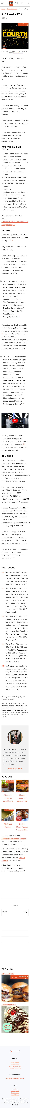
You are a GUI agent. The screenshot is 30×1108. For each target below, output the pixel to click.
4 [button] (3, 644)
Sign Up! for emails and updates (15, 1078)
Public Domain (18, 53)
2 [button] (3, 588)
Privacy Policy (15, 1064)
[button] (13, 241)
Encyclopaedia (15, 1091)
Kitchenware (15, 1093)
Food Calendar (12, 9)
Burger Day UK (8, 974)
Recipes (15, 1089)
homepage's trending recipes (14, 839)
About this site (15, 1062)
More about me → (15, 768)
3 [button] (3, 616)
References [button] (8, 567)
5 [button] (3, 666)
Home (3, 9)
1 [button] (3, 572)
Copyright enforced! (15, 1066)
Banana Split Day (9, 1005)
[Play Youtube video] (15, 420)
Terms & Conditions (15, 1068)
